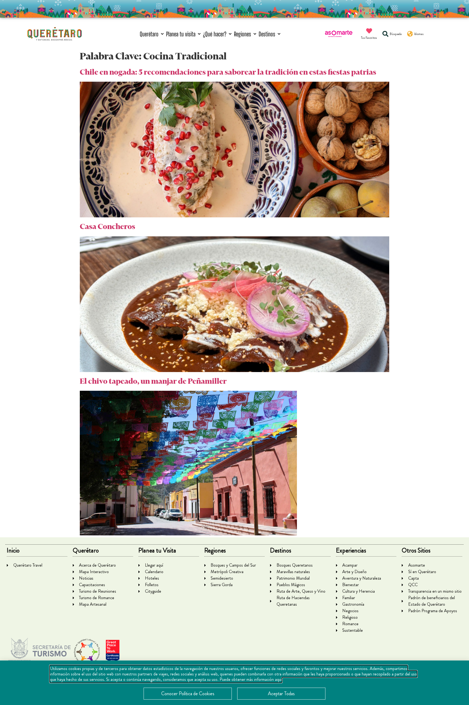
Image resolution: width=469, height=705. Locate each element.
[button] (152, 34)
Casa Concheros (107, 226)
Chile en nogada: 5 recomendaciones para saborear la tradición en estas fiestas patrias (228, 72)
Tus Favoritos (369, 38)
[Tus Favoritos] (369, 31)
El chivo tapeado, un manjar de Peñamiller (153, 381)
